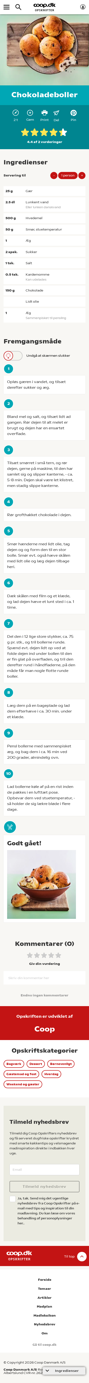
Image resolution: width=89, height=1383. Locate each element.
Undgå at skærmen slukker (48, 355)
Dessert (35, 1064)
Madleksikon (44, 1316)
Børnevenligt (61, 1064)
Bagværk (13, 1064)
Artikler (44, 1298)
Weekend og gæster (22, 1084)
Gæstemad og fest (21, 1074)
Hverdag (51, 1074)
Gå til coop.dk (44, 1345)
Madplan (44, 1306)
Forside (44, 1280)
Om (45, 1333)
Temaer (44, 1289)
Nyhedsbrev (44, 1324)
